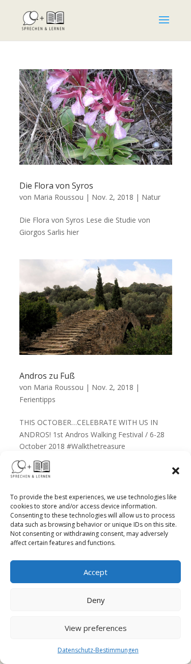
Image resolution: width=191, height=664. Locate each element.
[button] (176, 471)
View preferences (96, 628)
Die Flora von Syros (56, 185)
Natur (151, 197)
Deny (96, 600)
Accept (95, 572)
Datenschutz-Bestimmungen (98, 650)
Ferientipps (37, 399)
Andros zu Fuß (47, 375)
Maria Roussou (59, 197)
